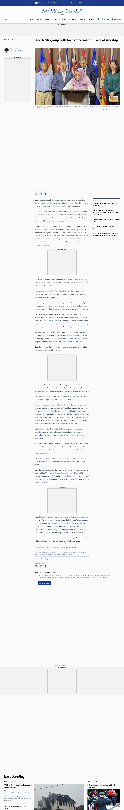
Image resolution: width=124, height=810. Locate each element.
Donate (106, 19)
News (32, 19)
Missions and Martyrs (68, 19)
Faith (56, 19)
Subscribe (117, 19)
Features (48, 19)
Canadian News (8, 44)
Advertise (91, 19)
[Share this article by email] (40, 193)
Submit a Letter (44, 583)
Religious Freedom (19, 44)
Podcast (82, 19)
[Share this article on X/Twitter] (36, 193)
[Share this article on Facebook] (45, 193)
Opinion (39, 19)
